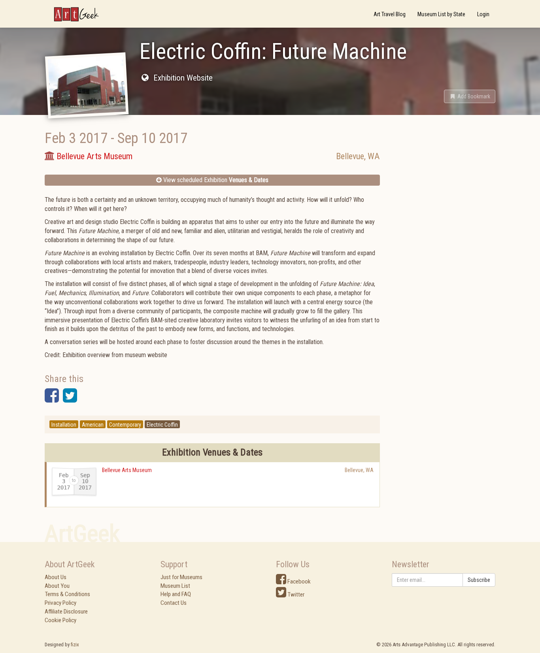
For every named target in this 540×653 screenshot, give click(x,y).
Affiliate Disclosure (66, 611)
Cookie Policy (60, 620)
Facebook (298, 581)
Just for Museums (181, 577)
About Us (55, 577)
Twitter (295, 594)
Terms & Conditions (67, 594)
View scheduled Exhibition (215, 180)
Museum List (175, 585)
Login (483, 14)
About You (57, 585)
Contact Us (173, 602)
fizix (75, 644)
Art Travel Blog (390, 14)
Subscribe (479, 580)
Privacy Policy (60, 602)
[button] (469, 96)
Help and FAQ (175, 594)
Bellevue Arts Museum (127, 470)
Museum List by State (441, 14)
